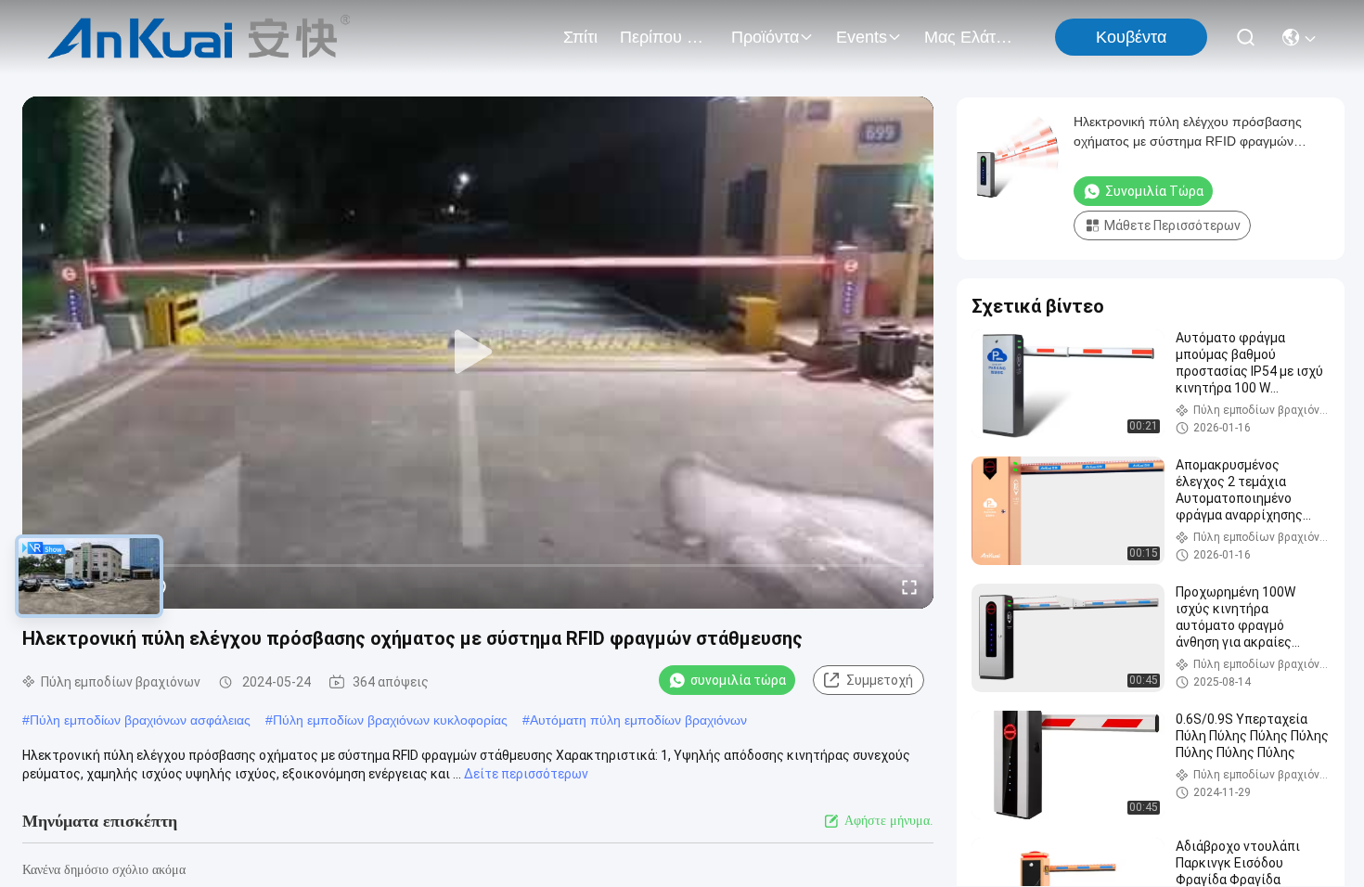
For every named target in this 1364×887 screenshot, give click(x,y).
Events (861, 37)
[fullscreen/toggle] (909, 586)
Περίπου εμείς (664, 37)
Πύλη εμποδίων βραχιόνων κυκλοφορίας (390, 720)
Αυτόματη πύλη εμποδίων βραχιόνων (638, 720)
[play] (478, 352)
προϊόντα (765, 37)
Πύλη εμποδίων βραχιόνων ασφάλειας (140, 720)
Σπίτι (580, 37)
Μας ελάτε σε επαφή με (968, 37)
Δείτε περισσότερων (526, 773)
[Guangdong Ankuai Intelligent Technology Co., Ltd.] (199, 37)
